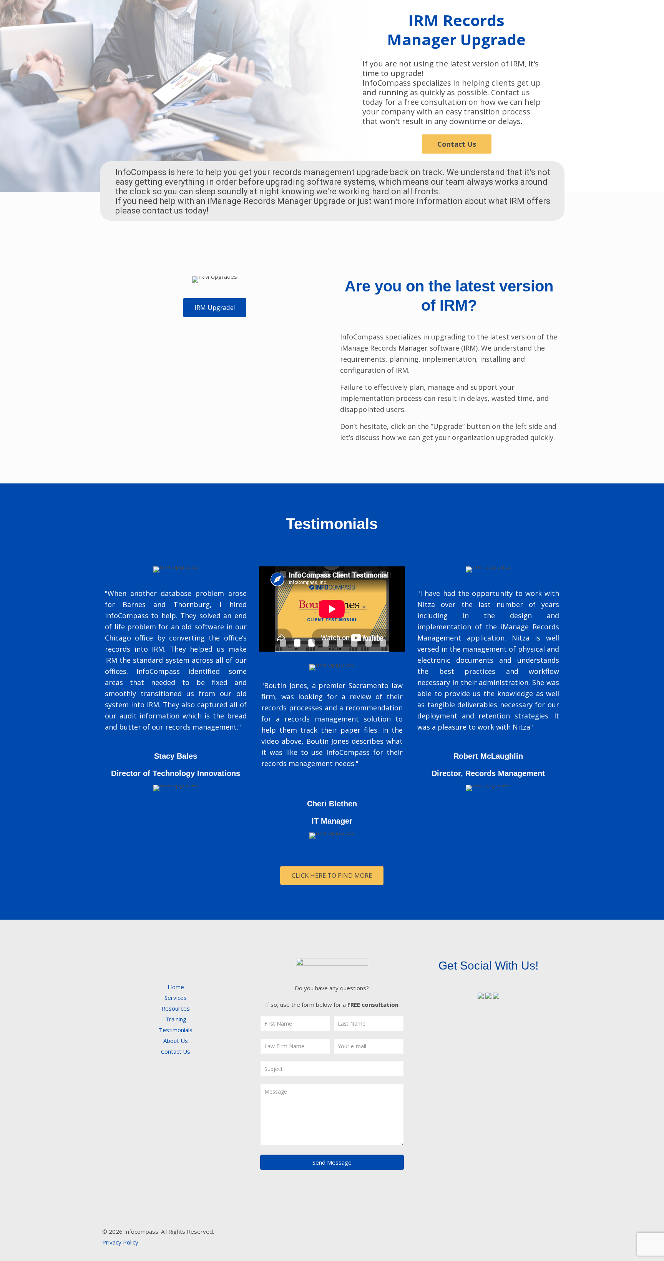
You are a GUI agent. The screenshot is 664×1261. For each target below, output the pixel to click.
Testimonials (176, 1030)
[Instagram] (534, 1231)
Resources (175, 1008)
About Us (175, 1040)
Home (176, 987)
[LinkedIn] (524, 1231)
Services (175, 997)
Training (175, 1019)
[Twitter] (503, 1231)
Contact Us (456, 144)
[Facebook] (492, 1231)
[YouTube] (513, 1231)
